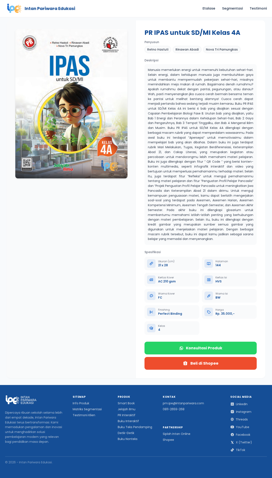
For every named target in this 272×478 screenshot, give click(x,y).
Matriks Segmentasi (87, 409)
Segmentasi (232, 8)
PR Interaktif (126, 415)
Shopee (168, 440)
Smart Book (126, 403)
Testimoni (258, 8)
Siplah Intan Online (176, 434)
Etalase (209, 8)
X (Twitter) (244, 442)
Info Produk (81, 403)
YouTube (242, 427)
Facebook (243, 435)
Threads (242, 419)
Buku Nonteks (127, 439)
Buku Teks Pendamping (135, 427)
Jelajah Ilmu (126, 409)
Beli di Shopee (204, 363)
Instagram (243, 412)
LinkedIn (242, 404)
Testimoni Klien (84, 415)
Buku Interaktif (128, 421)
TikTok (240, 450)
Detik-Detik (126, 433)
